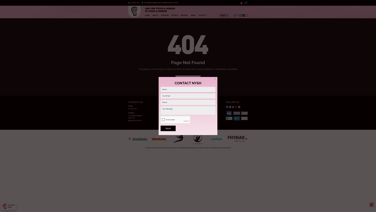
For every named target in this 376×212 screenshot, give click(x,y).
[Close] (215, 79)
